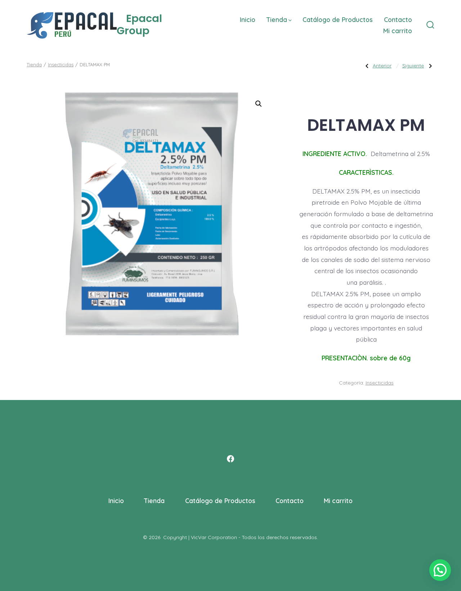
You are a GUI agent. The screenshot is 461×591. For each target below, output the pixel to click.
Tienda (277, 19)
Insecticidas (60, 64)
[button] (258, 103)
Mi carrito (397, 31)
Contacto (398, 19)
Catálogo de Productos (338, 19)
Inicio (247, 19)
